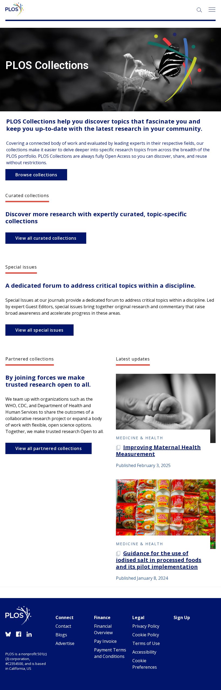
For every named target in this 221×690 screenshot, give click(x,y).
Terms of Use (146, 643)
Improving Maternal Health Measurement (158, 451)
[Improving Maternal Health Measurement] (166, 408)
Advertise (65, 643)
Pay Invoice (105, 641)
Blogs (61, 635)
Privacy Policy (145, 626)
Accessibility (144, 652)
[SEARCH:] (200, 10)
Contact (63, 626)
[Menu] (211, 9)
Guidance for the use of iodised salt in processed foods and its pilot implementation (158, 560)
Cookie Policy (145, 635)
